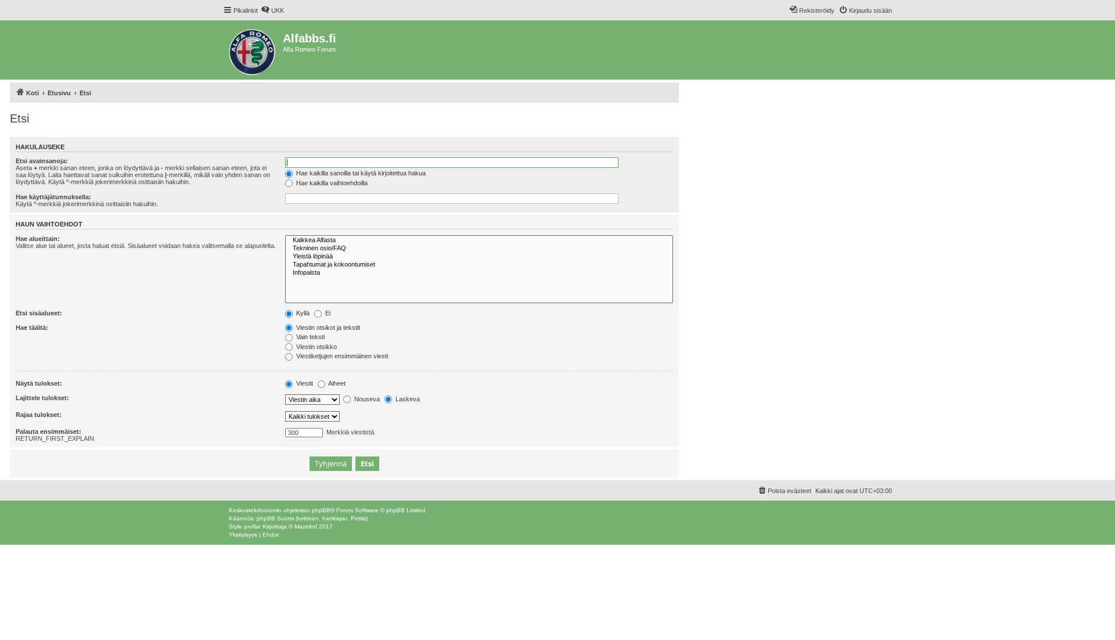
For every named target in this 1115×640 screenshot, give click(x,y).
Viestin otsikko (315, 346)
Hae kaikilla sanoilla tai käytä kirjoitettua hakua (360, 173)
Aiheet (336, 383)
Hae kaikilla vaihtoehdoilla (331, 182)
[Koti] (253, 50)
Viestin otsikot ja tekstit (327, 327)
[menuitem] (272, 10)
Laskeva (407, 398)
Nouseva (366, 398)
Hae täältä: (32, 327)
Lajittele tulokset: (42, 397)
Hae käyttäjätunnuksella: (53, 196)
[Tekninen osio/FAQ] (479, 249)
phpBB (321, 510)
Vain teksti (309, 336)
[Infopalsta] (479, 273)
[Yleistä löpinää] (479, 257)
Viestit (303, 383)
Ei (326, 313)
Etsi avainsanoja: (42, 160)
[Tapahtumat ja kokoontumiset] (479, 265)
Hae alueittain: (38, 238)
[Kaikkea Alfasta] (479, 240)
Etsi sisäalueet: (39, 313)
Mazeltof (305, 526)
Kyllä (302, 313)
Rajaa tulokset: (39, 414)
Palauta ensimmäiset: (48, 431)
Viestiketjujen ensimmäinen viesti (341, 356)
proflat (252, 526)
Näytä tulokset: (39, 383)
